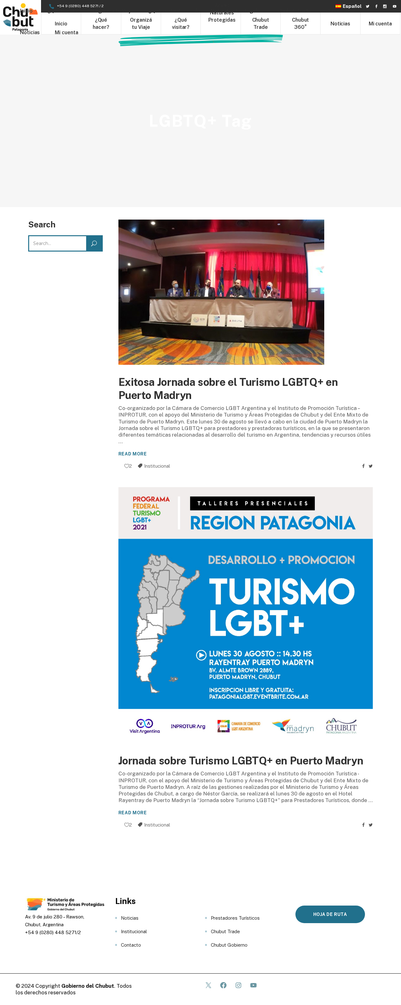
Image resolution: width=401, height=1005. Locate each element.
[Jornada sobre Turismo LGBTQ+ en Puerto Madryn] (245, 615)
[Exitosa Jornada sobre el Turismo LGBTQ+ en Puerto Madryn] (221, 292)
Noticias (129, 918)
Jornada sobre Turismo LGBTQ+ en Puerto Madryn (240, 760)
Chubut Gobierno (229, 945)
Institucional (157, 466)
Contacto (131, 945)
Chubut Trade (225, 931)
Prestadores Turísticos (235, 918)
